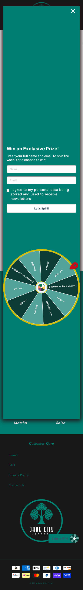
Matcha (20, 422)
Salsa (61, 422)
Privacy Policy (19, 475)
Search (14, 455)
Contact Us (16, 485)
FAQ (12, 465)
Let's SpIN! (41, 208)
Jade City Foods (45, 583)
